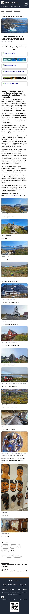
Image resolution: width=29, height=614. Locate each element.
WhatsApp (5, 550)
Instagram (11, 589)
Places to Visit (9, 11)
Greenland (3, 14)
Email (12, 550)
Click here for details (13, 195)
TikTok (19, 589)
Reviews (15, 584)
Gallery (4, 584)
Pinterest (13, 546)
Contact (10, 584)
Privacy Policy (22, 584)
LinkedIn (25, 589)
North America (17, 11)
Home (2, 11)
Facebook (5, 546)
